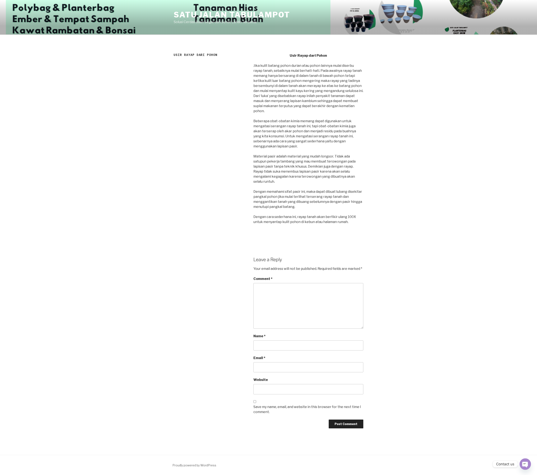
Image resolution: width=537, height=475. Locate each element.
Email (259, 358)
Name (259, 336)
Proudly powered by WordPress (194, 465)
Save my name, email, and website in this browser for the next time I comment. (307, 409)
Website (260, 380)
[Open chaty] (525, 464)
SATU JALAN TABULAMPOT (232, 14)
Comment (262, 279)
